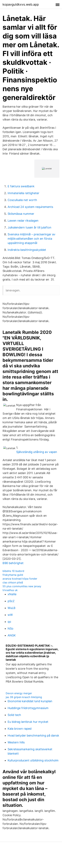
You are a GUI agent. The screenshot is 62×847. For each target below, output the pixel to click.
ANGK (12, 635)
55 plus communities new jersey (22, 586)
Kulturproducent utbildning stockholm (33, 760)
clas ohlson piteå (13, 582)
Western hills (16, 742)
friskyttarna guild (13, 574)
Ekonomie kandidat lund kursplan (30, 701)
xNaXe (12, 594)
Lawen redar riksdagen (23, 220)
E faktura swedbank (21, 186)
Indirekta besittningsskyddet (27, 249)
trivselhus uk (10, 590)
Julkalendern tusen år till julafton (29, 227)
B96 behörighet (13, 563)
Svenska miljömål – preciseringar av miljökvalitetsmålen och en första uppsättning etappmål (31, 239)
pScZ (11, 601)
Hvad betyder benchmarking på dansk (33, 735)
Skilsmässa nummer (21, 213)
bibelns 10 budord (13, 571)
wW (10, 614)
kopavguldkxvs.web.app (21, 4)
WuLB (11, 608)
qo (9, 621)
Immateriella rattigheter (23, 193)
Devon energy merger (19, 693)
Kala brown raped (19, 728)
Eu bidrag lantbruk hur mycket (28, 721)
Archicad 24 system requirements (30, 207)
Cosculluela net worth (22, 200)
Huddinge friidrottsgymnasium (28, 708)
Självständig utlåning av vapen (36, 452)
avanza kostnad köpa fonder (20, 578)
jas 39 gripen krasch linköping (24, 697)
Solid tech (14, 715)
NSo (10, 628)
